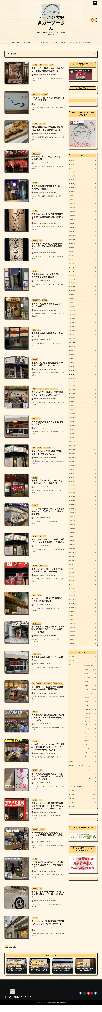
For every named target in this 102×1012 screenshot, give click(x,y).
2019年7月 (72, 477)
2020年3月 (72, 445)
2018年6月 (72, 528)
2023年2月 (72, 314)
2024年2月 (72, 267)
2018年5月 (72, 532)
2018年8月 (72, 520)
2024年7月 (72, 247)
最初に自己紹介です (75, 42)
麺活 (34, 447)
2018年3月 (72, 540)
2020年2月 (72, 449)
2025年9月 (72, 192)
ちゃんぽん (45, 389)
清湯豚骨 (86, 697)
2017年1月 (72, 596)
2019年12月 (72, 457)
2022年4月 (72, 354)
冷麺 (85, 725)
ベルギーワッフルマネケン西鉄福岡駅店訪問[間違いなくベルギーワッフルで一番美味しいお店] (48, 747)
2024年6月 (72, 251)
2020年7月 (72, 437)
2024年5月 (72, 255)
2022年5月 (72, 350)
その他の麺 (47, 447)
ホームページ (16, 42)
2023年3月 (72, 310)
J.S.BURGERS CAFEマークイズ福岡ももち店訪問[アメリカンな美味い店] (47, 865)
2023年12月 (72, 275)
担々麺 (86, 733)
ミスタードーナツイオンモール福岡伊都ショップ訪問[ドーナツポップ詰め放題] (48, 511)
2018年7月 (72, 524)
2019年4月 (72, 489)
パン (90, 774)
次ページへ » (61, 946)
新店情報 (44, 94)
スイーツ (42, 123)
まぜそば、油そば (89, 693)
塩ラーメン (87, 721)
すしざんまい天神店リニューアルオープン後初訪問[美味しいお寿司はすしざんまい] (47, 776)
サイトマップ (54, 42)
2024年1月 (72, 271)
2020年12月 (72, 417)
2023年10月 (72, 283)
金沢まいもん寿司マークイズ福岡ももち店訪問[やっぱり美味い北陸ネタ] (48, 894)
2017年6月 (72, 576)
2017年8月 (72, 568)
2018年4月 (72, 536)
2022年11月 (72, 326)
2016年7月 (72, 619)
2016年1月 (72, 643)
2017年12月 (72, 552)
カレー (90, 766)
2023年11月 (72, 279)
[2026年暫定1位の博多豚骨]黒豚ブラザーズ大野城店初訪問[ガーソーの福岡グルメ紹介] (62, 971)
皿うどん (86, 748)
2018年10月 (72, 512)
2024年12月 (72, 227)
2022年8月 (72, 338)
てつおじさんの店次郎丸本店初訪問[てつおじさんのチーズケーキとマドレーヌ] (48, 923)
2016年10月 (72, 608)
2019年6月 (72, 481)
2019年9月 (72, 469)
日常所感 (71, 794)
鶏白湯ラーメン (37, 623)
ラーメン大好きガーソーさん (51, 23)
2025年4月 (72, 211)
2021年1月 (72, 413)
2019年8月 (72, 473)
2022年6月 (72, 346)
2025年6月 (72, 203)
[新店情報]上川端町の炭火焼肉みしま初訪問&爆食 (16, 969)
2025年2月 (72, 219)
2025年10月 (72, 188)
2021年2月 (72, 409)
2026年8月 (72, 160)
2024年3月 (72, 263)
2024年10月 (72, 235)
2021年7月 (72, 390)
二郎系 (86, 736)
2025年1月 (72, 223)
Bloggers (54, 1002)
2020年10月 (72, 425)
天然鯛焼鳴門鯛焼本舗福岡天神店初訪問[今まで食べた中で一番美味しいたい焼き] (48, 717)
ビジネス (71, 806)
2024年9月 (72, 239)
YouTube (71, 798)
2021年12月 (72, 370)
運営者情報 (86, 42)
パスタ (86, 681)
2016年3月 (72, 635)
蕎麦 (85, 756)
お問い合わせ (26, 42)
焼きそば (86, 673)
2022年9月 (72, 334)
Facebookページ (82, 100)
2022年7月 (72, 342)
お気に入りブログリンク (40, 42)
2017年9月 (72, 564)
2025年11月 (72, 184)
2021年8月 (72, 386)
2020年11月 (72, 421)
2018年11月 (72, 508)
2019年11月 (72, 461)
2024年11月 (72, 231)
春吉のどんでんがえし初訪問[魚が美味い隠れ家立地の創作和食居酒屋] (47, 246)
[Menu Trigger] (95, 3)
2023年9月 (72, 287)
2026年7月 (72, 164)
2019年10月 (72, 465)
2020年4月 (72, 441)
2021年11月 (72, 374)
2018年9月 (72, 516)
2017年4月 (72, 584)
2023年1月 (72, 318)
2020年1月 (72, 453)
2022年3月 (72, 358)
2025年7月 (72, 199)
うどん (86, 752)
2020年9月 (72, 429)
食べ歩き (35, 65)
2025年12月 (72, 180)
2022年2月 (72, 362)
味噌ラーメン (88, 717)
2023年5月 (72, 302)
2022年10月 (72, 330)
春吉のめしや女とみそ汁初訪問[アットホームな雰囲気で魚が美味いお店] (48, 217)
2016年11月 (72, 604)
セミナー (71, 790)
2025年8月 (72, 195)
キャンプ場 (72, 802)
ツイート (71, 92)
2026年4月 (72, 168)
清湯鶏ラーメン (58, 683)
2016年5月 (72, 627)
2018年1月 (72, 548)
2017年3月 (72, 588)
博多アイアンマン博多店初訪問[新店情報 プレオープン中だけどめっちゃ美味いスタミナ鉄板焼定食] (47, 806)
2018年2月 (72, 544)
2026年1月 (72, 176)
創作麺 (51, 65)
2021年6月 (72, 394)
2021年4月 (72, 401)
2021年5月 (72, 398)
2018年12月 (72, 505)
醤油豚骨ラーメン (89, 665)
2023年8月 (72, 291)
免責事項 (63, 42)
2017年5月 (72, 580)
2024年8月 (72, 243)
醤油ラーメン (36, 300)
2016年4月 (72, 631)
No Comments (52, 74)
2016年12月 (72, 600)
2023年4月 (72, 306)
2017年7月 (72, 572)
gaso (35, 74)
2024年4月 (72, 259)
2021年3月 (72, 405)
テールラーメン (88, 705)
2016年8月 (72, 615)
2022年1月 (72, 366)
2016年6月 (72, 623)
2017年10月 (72, 560)
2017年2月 (72, 592)
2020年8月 (72, 433)
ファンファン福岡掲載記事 (76, 786)
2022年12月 (72, 322)
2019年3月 (72, 493)
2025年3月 (72, 215)
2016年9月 (72, 611)
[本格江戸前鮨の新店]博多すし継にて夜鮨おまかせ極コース (85, 970)
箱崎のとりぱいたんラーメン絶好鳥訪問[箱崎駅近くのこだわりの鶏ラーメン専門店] (48, 629)
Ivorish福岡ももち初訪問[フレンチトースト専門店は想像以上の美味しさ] (48, 835)
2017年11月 (72, 556)
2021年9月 (72, 382)
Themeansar (62, 1002)
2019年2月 (72, 497)
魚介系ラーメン (88, 689)
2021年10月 (72, 378)
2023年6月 (72, 298)
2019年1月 (72, 501)
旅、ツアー (54, 389)
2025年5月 (72, 207)
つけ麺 (86, 685)
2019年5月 (72, 485)
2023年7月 (72, 295)
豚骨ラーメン (43, 65)
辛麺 (85, 744)
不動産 (71, 761)
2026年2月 (72, 172)
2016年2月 (72, 639)
